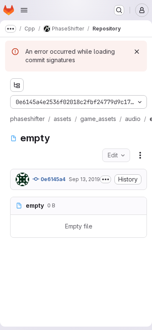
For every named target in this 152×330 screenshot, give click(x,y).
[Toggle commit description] (105, 179)
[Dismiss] (137, 52)
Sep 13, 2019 (84, 179)
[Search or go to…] (119, 10)
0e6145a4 (52, 179)
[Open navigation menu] (24, 10)
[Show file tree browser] (17, 85)
